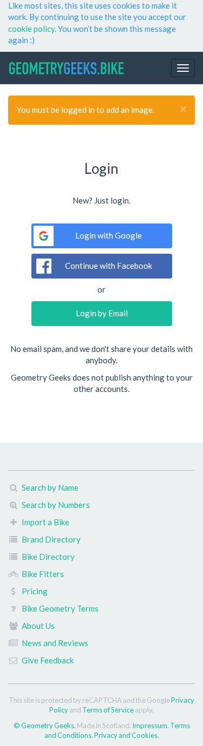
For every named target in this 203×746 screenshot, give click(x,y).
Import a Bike (45, 522)
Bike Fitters (43, 574)
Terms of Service (108, 710)
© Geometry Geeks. (45, 725)
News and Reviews (55, 643)
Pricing (35, 591)
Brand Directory (51, 539)
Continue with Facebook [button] (108, 265)
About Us (38, 625)
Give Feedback (48, 660)
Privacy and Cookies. (126, 735)
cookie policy (31, 28)
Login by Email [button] (102, 313)
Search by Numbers (56, 505)
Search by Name (50, 487)
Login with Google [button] (108, 235)
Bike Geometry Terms (60, 608)
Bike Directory (48, 556)
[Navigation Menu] (183, 68)
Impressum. (151, 725)
